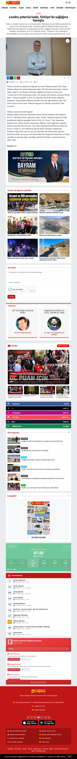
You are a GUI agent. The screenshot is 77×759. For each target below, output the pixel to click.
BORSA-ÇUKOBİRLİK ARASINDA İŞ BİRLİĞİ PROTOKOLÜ (42, 478)
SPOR (52, 8)
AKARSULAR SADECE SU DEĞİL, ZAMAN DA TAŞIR (23, 312)
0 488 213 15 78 (40, 706)
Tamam (69, 756)
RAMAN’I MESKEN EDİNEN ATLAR (51, 213)
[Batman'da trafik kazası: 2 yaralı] (54, 225)
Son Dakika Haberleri (16, 742)
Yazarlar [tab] (11, 306)
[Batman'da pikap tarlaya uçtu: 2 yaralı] (23, 248)
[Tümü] (68, 433)
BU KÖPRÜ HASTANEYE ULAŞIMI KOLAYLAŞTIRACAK (41, 441)
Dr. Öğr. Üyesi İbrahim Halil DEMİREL (22, 334)
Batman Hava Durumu (48, 731)
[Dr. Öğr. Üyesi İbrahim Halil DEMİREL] (23, 323)
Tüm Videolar (64, 346)
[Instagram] (35, 717)
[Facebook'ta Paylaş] (8, 77)
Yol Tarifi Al (26, 659)
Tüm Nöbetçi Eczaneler (39, 682)
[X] (31, 717)
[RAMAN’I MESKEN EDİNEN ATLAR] (54, 202)
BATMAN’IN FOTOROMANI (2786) (19, 235)
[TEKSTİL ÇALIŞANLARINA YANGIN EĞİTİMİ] (23, 202)
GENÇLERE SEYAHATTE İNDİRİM (34, 451)
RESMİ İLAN (44, 8)
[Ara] (67, 3)
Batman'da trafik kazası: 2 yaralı (50, 235)
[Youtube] (38, 717)
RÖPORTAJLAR (70, 8)
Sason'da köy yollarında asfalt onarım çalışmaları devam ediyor (52, 259)
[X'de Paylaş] (11, 77)
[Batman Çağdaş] (13, 2)
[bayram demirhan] (38, 166)
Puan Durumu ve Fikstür (17, 738)
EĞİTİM (35, 8)
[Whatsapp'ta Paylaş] (15, 77)
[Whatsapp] (45, 717)
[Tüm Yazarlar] (68, 306)
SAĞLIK (28, 8)
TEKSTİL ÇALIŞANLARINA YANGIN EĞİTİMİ (23, 213)
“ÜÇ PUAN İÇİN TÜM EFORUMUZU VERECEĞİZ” (40, 488)
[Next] (42, 717)
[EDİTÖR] (54, 323)
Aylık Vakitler (12, 569)
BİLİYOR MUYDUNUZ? (62, 749)
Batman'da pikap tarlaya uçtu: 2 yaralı (21, 258)
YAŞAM (21, 8)
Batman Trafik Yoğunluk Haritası (52, 734)
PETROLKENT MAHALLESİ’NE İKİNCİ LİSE (37, 460)
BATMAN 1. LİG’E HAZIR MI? (54, 311)
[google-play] (47, 722)
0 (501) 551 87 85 (14, 659)
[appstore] (30, 722)
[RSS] (49, 717)
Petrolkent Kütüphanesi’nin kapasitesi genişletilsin (40, 469)
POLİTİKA (13, 8)
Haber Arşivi (45, 742)
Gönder (11, 297)
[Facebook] (28, 717)
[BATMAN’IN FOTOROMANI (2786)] (23, 225)
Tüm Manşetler (46, 738)
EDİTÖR (54, 333)
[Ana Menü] (69, 3)
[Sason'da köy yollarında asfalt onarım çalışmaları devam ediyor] (54, 248)
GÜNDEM (4, 8)
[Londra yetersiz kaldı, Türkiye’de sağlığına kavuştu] (38, 56)
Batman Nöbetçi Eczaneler (18, 731)
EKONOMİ (59, 8)
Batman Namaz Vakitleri (17, 734)
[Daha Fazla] (18, 77)
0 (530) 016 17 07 (14, 669)
